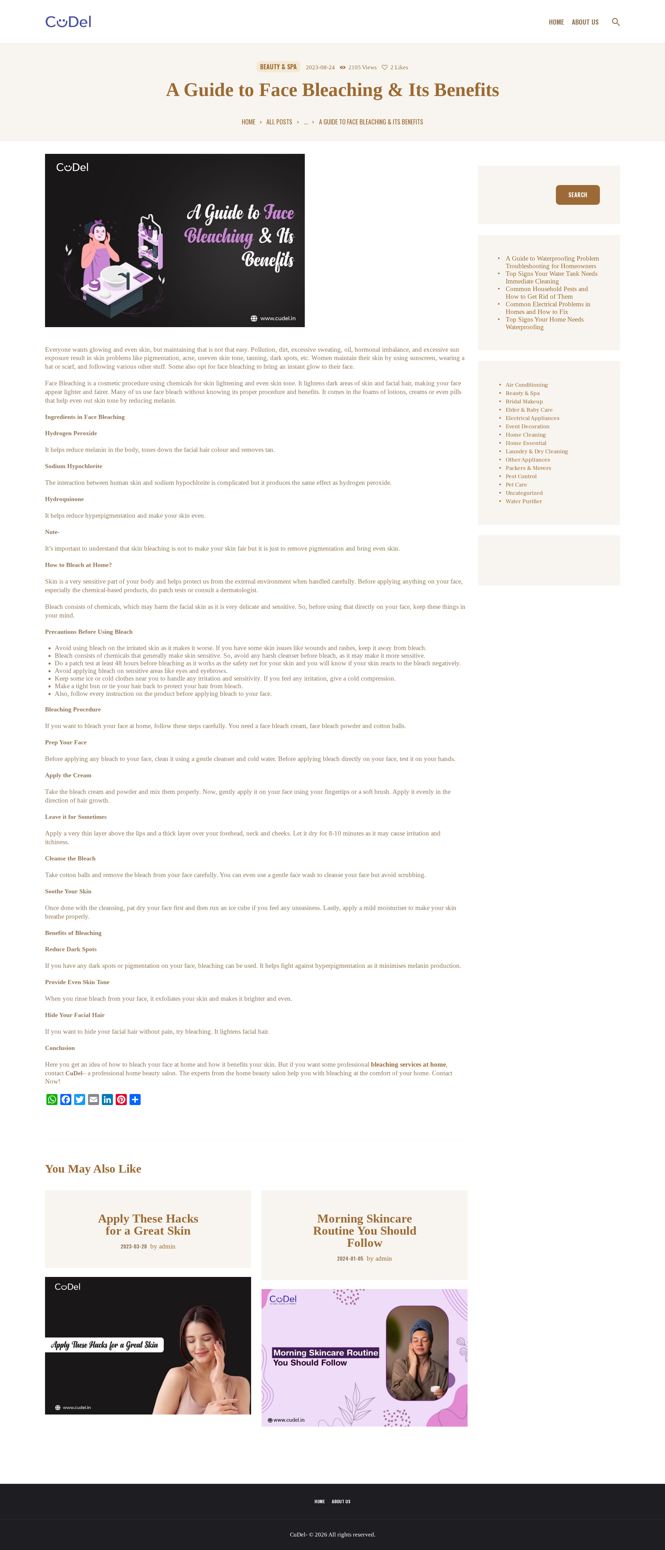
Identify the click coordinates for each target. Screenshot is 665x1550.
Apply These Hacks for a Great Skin (148, 1224)
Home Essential (526, 443)
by (163, 1246)
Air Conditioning (527, 385)
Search (577, 195)
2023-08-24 (320, 67)
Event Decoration (528, 426)
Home (248, 121)
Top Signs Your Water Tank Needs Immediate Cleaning (551, 277)
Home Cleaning (526, 435)
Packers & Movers (528, 468)
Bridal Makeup (524, 401)
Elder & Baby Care (529, 410)
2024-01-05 (350, 1258)
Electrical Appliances (533, 418)
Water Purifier (524, 501)
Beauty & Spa (278, 66)
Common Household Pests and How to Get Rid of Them (547, 292)
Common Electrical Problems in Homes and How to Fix (548, 307)
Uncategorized (524, 493)
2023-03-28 (134, 1246)
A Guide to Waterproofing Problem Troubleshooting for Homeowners (552, 262)
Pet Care (516, 485)
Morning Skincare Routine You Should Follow (364, 1230)
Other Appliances (528, 460)
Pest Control (521, 476)
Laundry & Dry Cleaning (537, 451)
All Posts (279, 121)
